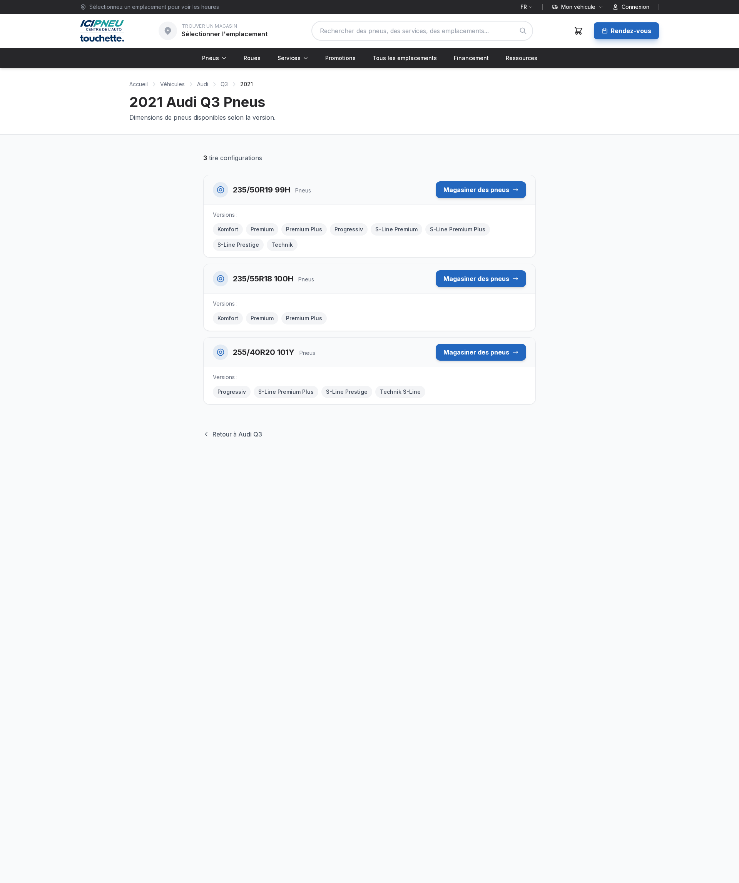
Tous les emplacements (405, 58)
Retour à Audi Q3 (237, 434)
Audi (202, 84)
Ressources (521, 58)
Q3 (224, 84)
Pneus (210, 58)
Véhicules (172, 84)
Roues (252, 58)
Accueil (138, 84)
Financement (471, 58)
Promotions (340, 58)
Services (289, 58)
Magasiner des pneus (476, 190)
